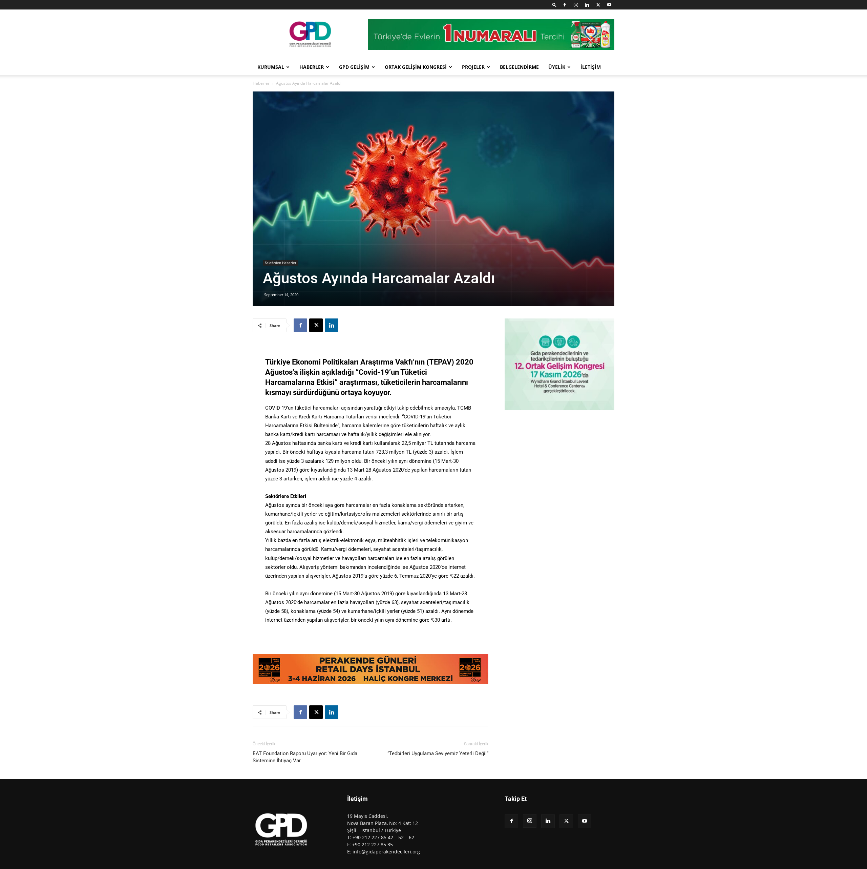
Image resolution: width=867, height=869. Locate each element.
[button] (554, 4)
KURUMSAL (270, 67)
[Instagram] (576, 4)
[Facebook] (564, 4)
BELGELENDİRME (519, 67)
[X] (598, 4)
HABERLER (311, 67)
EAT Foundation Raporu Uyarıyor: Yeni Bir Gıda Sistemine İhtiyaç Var (305, 757)
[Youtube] (609, 4)
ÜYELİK (556, 67)
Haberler (261, 83)
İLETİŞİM (590, 67)
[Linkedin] (587, 4)
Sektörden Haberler (280, 262)
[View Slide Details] (370, 669)
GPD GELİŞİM (354, 67)
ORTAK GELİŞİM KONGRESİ (416, 67)
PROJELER (473, 67)
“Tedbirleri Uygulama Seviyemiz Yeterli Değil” (437, 753)
